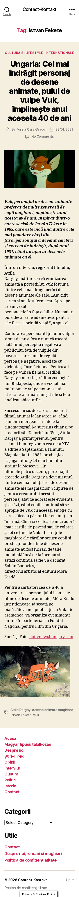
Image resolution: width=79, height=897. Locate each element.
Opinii (9, 762)
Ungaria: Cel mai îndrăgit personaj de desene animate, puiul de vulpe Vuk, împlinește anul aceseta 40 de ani (39, 91)
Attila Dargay (21, 710)
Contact (12, 792)
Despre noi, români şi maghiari (33, 853)
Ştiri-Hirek (13, 756)
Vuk (36, 715)
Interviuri (12, 768)
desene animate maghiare (52, 710)
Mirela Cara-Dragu (31, 129)
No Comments (42, 136)
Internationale (59, 53)
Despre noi (14, 750)
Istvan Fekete (21, 715)
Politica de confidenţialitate (30, 860)
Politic (10, 780)
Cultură (11, 774)
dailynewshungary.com (51, 636)
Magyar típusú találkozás (27, 744)
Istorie (10, 786)
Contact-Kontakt (39, 9)
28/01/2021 (64, 129)
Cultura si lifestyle (24, 53)
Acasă (10, 738)
